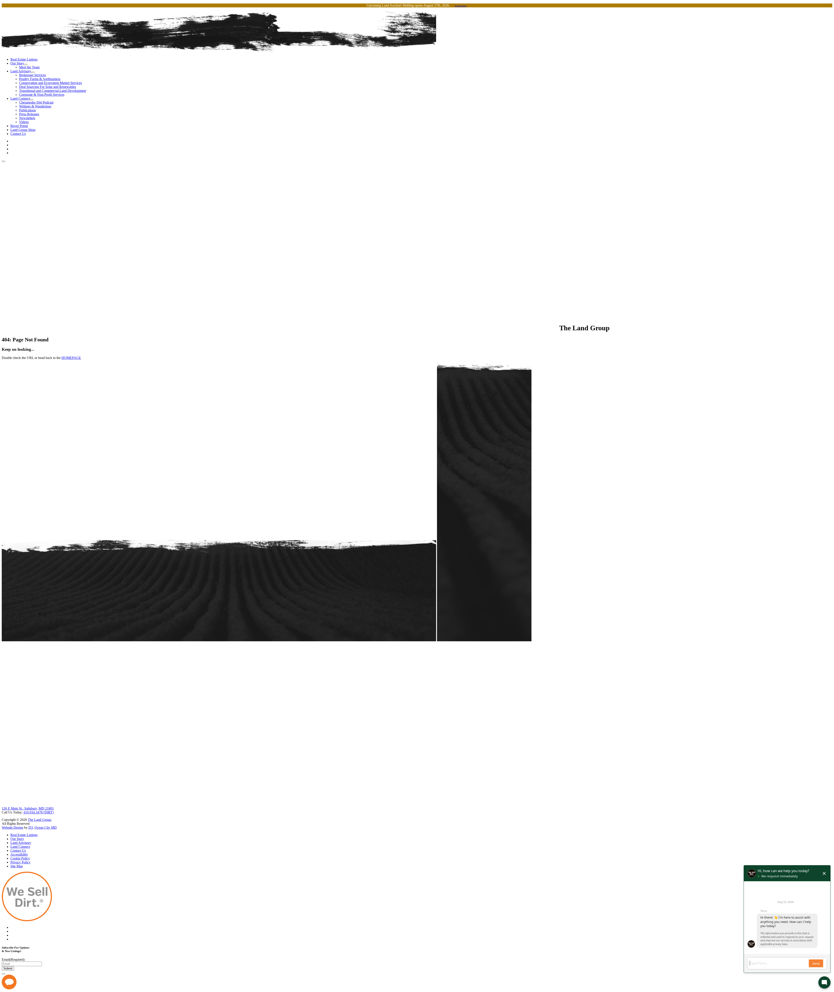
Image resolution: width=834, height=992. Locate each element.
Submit (7, 968)
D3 (30, 827)
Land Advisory (20, 71)
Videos (24, 122)
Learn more (461, 5)
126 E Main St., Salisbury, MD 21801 (28, 808)
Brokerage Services (32, 75)
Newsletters (27, 118)
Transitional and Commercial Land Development (52, 91)
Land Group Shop (22, 130)
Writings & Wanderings (35, 106)
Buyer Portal (19, 126)
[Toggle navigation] (3, 161)
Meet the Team (29, 67)
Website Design (12, 827)
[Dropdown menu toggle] (26, 64)
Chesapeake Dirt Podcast (36, 102)
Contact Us (18, 134)
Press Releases (29, 114)
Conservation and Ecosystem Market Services (50, 83)
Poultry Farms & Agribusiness (39, 79)
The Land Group (39, 820)
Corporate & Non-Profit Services (41, 94)
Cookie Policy (20, 858)
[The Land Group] (280, 328)
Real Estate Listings (24, 59)
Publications (27, 110)
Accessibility (19, 854)
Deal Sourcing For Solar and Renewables (47, 87)
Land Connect (20, 98)
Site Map (16, 866)
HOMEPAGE (71, 358)
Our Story (17, 63)
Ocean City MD (46, 827)
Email (13, 959)
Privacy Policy (20, 862)
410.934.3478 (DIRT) (38, 812)
